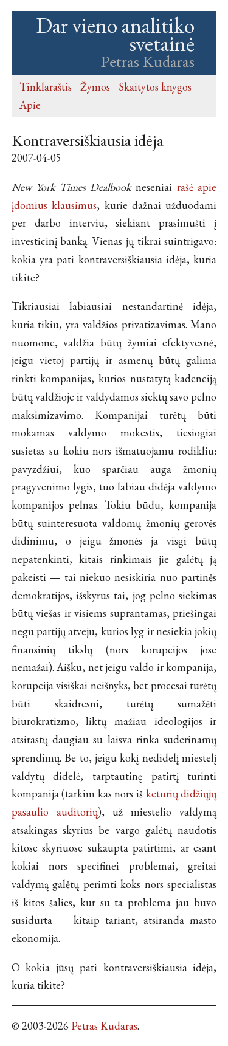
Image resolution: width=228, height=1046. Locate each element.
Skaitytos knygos (155, 87)
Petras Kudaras (104, 1026)
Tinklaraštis (45, 87)
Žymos (95, 87)
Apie (30, 105)
